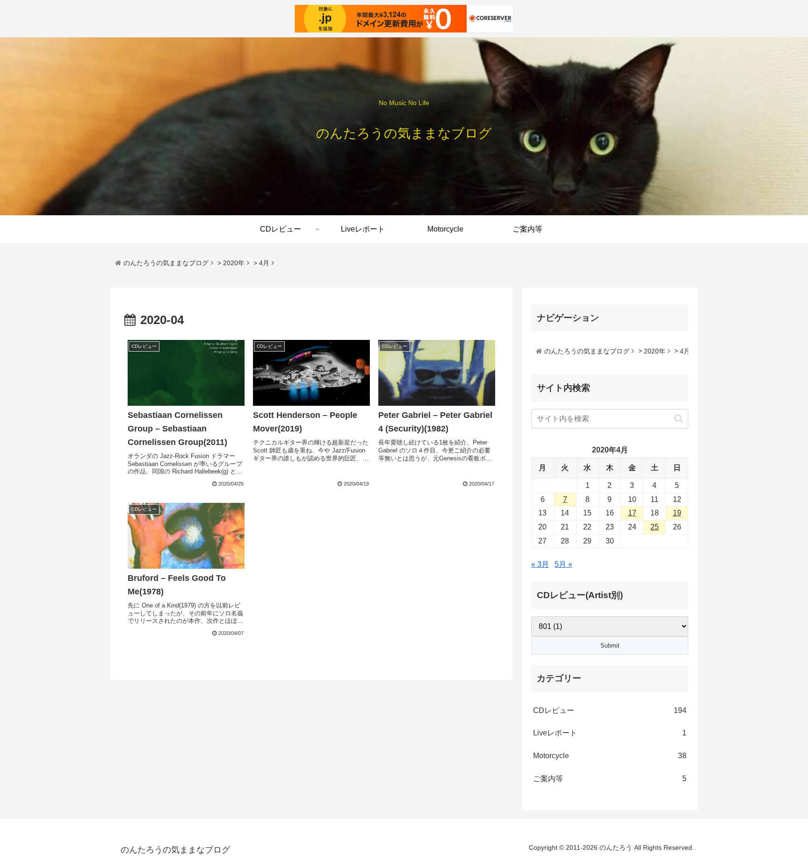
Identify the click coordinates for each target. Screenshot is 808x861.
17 (632, 513)
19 (677, 513)
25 (654, 527)
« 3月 (540, 564)
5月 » (563, 564)
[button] (679, 418)
